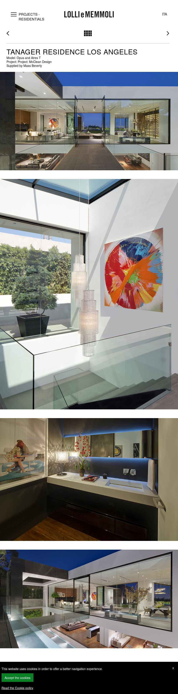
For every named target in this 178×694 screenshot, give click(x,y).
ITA (164, 14)
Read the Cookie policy (17, 688)
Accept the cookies (17, 677)
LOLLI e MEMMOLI (89, 15)
